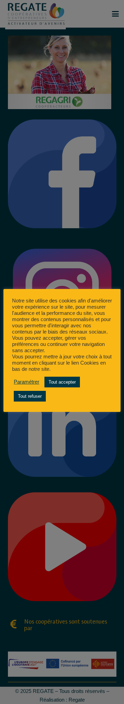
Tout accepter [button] (62, 382)
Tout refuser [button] (30, 396)
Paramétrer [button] (26, 382)
